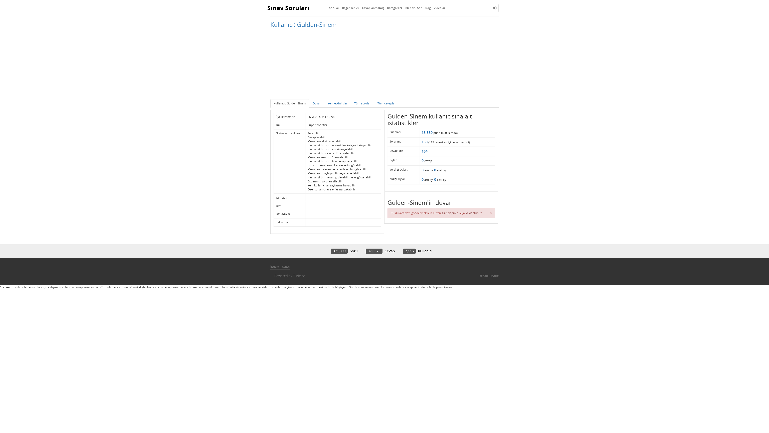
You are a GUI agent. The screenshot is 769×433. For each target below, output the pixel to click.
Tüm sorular (362, 103)
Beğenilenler (350, 8)
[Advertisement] (384, 65)
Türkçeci (299, 276)
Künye (286, 266)
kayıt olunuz (474, 213)
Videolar (439, 8)
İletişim (274, 266)
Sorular (334, 8)
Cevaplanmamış (373, 8)
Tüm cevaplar (386, 103)
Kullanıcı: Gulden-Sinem (290, 103)
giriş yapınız (450, 213)
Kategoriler (394, 8)
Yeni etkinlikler (337, 103)
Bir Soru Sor (413, 8)
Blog (428, 8)
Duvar (317, 103)
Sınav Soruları (288, 8)
